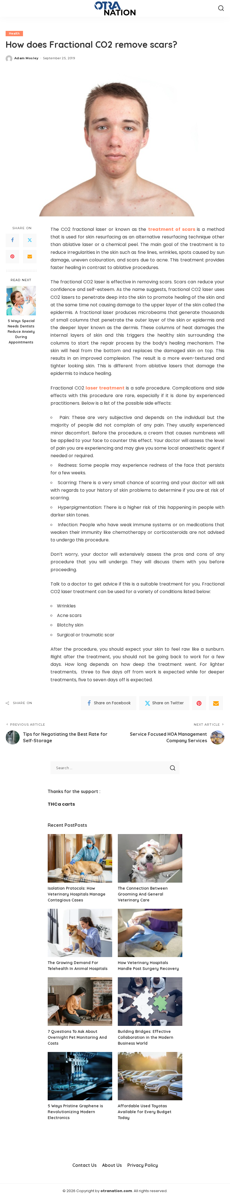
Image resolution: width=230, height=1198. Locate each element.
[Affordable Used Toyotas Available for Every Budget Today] (150, 1076)
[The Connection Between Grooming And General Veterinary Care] (150, 858)
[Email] (29, 256)
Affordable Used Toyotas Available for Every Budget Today (144, 1111)
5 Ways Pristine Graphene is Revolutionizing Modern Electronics (75, 1111)
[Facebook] (12, 240)
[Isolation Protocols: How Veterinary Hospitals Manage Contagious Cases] (80, 858)
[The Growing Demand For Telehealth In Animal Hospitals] (80, 933)
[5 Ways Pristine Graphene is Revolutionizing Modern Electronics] (80, 1076)
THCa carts (61, 804)
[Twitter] (29, 240)
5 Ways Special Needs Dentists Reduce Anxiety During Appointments (21, 331)
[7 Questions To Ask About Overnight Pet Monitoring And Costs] (80, 1001)
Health (14, 33)
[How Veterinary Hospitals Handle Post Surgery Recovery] (150, 933)
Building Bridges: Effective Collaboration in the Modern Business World (145, 1037)
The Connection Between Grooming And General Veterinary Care (143, 894)
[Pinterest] (12, 256)
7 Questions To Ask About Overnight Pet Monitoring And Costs (77, 1037)
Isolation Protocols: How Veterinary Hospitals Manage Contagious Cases (76, 894)
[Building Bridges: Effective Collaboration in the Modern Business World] (150, 1001)
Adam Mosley (26, 58)
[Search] (221, 8)
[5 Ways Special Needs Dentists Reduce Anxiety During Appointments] (21, 300)
